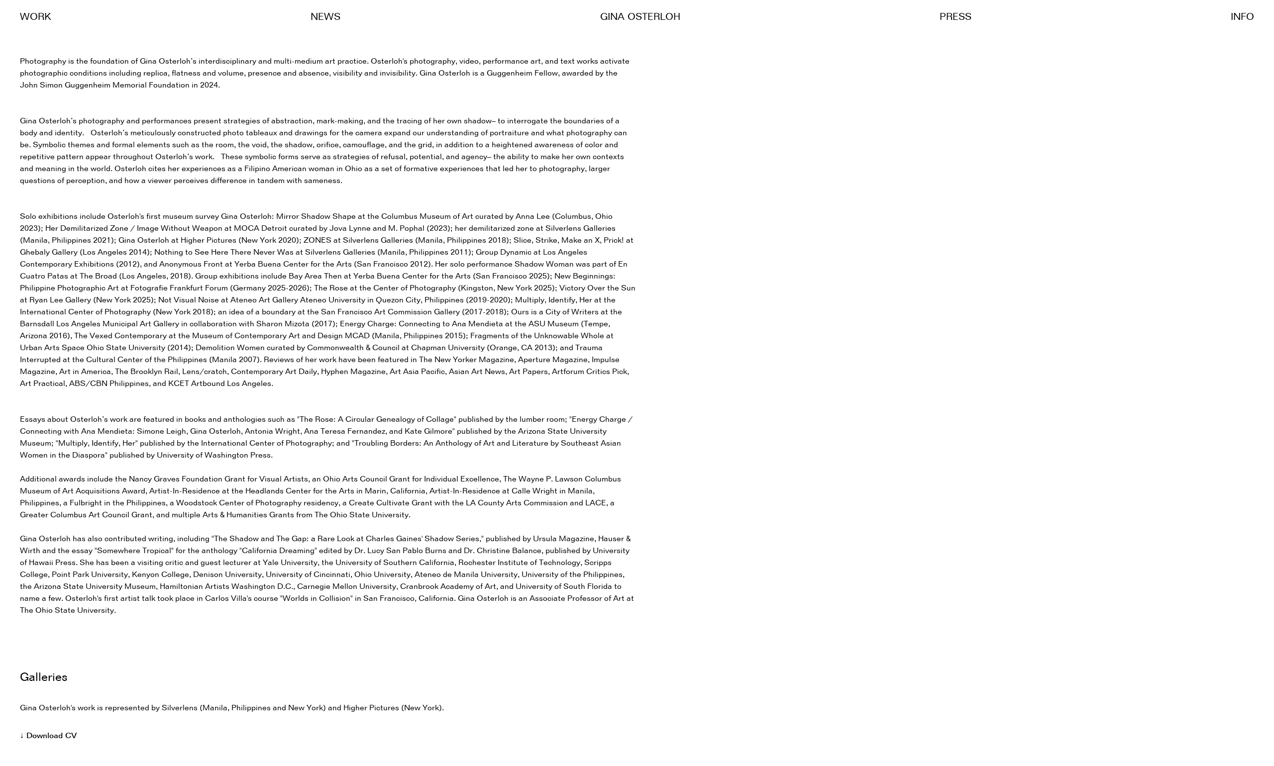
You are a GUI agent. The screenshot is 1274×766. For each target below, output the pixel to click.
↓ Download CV (48, 736)
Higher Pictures (371, 708)
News (325, 17)
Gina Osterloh (640, 17)
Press (955, 17)
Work (35, 17)
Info (1242, 17)
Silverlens (180, 708)
